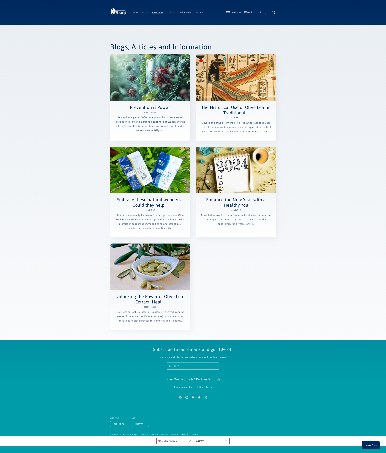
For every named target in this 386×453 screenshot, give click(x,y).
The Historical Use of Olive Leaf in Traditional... (236, 110)
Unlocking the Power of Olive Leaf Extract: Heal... (150, 299)
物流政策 (175, 434)
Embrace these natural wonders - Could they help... (150, 202)
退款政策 (144, 434)
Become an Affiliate (184, 387)
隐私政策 (154, 434)
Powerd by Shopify (130, 435)
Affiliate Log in (205, 387)
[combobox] (174, 441)
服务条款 (164, 434)
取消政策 (195, 434)
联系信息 (184, 434)
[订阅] (216, 366)
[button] (158, 12)
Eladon (120, 435)
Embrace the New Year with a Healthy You (236, 202)
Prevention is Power (150, 107)
